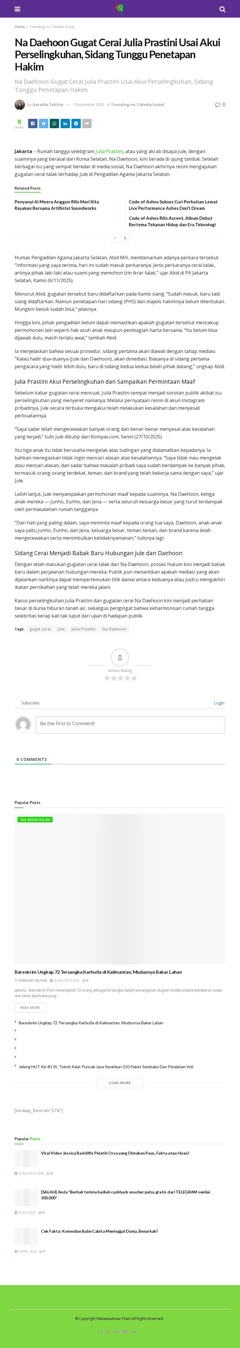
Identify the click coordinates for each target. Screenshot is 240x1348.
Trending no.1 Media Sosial (52, 26)
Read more (30, 1007)
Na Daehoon (114, 629)
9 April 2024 (27, 1251)
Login (218, 703)
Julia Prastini (108, 151)
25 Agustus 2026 (66, 980)
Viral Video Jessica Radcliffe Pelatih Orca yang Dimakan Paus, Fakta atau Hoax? (115, 1152)
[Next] (125, 238)
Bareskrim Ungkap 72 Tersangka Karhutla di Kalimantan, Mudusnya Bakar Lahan (98, 972)
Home (20, 26)
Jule (61, 629)
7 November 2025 (88, 104)
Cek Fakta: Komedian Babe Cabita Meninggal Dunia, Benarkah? (99, 1231)
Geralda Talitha (47, 104)
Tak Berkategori (35, 820)
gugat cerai (40, 629)
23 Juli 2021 (26, 1212)
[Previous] (114, 238)
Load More (120, 1083)
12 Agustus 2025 (30, 1173)
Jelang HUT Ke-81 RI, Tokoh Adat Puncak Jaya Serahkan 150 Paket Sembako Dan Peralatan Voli (106, 1066)
